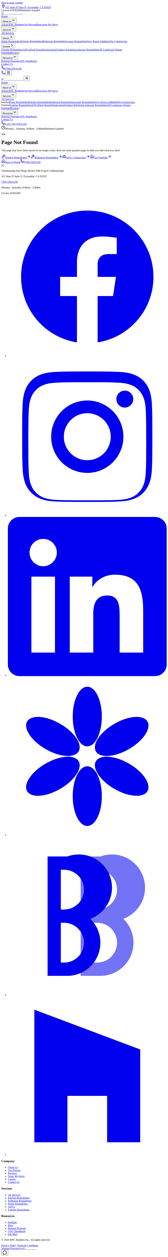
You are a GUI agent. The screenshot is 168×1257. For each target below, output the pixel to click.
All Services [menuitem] (7, 33)
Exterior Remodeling (20, 105)
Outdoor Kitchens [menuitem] (65, 49)
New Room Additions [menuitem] (98, 41)
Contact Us (7, 64)
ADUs (34, 105)
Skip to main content (12, 2)
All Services (7, 99)
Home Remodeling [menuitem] (11, 41)
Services (7, 30)
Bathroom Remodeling (62, 102)
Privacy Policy (8, 1245)
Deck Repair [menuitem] (36, 49)
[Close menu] (26, 78)
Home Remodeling (19, 102)
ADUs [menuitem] (26, 49)
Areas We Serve (49, 90)
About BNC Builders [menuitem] (12, 24)
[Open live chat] (4, 1253)
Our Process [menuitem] (29, 24)
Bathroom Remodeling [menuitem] (54, 41)
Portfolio (5, 52)
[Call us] (3, 73)
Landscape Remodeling (95, 105)
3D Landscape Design (119, 105)
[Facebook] (87, 355)
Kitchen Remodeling (39, 102)
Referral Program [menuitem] (10, 61)
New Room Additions (105, 102)
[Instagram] (87, 515)
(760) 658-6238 (32, 162)
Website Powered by (12, 1248)
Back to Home (12, 162)
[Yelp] (87, 835)
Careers (12, 1179)
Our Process (29, 90)
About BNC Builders (12, 90)
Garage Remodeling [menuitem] (76, 41)
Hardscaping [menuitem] (49, 49)
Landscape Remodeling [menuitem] (87, 49)
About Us (7, 21)
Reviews (14, 52)
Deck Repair (44, 105)
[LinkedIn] (87, 675)
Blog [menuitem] (38, 24)
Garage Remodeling (84, 102)
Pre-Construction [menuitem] (118, 41)
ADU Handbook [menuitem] (28, 61)
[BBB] (87, 994)
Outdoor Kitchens (73, 105)
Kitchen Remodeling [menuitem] (31, 41)
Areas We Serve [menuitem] (49, 24)
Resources (8, 58)
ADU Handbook (28, 116)
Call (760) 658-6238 (15, 124)
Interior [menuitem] (6, 38)
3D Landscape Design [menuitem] (110, 49)
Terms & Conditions (27, 1245)
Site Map (12, 1234)
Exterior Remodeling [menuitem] (12, 49)
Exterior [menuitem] (6, 46)
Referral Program (10, 116)
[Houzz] (87, 1154)
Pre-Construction (126, 102)
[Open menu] (8, 73)
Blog (38, 90)
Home (4, 16)
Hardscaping (57, 105)
